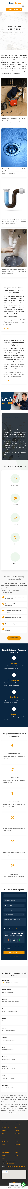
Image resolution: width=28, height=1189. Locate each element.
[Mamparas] (17, 1130)
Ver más (6, 328)
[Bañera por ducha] (5, 1130)
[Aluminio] (3, 1155)
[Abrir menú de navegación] (23, 6)
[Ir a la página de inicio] (14, 3)
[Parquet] (16, 1153)
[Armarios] (3, 1158)
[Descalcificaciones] (6, 1128)
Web (10, 1182)
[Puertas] (16, 1155)
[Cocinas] (16, 1141)
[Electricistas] (4, 1136)
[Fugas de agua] (4, 1125)
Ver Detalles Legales (14, 956)
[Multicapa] (17, 1128)
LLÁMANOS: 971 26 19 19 (14, 9)
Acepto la (13, 928)
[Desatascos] (17, 1122)
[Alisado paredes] (5, 1153)
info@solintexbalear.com (10, 1161)
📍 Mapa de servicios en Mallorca (14, 1187)
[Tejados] (3, 1144)
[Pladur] (3, 1150)
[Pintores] (16, 1147)
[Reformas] (17, 1139)
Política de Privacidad (15, 928)
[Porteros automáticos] (19, 1136)
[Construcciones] (5, 1141)
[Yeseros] (16, 1150)
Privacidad (14, 1182)
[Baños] (3, 1133)
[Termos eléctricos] (18, 1125)
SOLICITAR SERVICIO (14, 952)
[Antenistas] (17, 1133)
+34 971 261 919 (10, 1163)
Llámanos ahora (14, 637)
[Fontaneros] (4, 1122)
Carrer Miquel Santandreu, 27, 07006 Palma (16, 1166)
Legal (18, 1182)
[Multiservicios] (4, 1147)
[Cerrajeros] (4, 1139)
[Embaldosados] (18, 1144)
